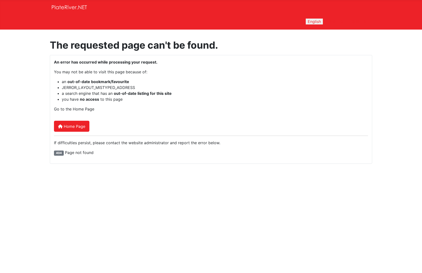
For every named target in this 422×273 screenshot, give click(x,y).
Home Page (74, 126)
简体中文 (336, 21)
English (314, 21)
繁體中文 (359, 21)
